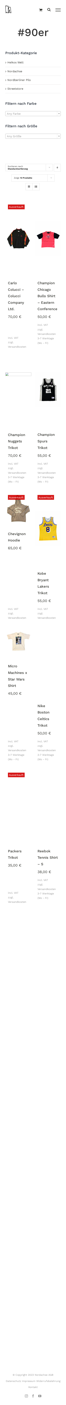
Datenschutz (13, 1381)
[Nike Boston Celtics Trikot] (48, 661)
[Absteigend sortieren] (57, 168)
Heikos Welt (15, 62)
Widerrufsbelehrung (48, 1381)
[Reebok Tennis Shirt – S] (48, 806)
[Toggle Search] (49, 10)
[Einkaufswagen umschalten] (40, 10)
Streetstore (15, 88)
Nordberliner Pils (19, 80)
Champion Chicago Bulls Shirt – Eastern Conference (47, 296)
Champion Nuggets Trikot (16, 441)
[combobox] (33, 113)
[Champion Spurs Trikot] (48, 390)
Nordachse (14, 71)
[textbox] (33, 113)
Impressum (28, 1381)
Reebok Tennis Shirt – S (47, 857)
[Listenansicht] (36, 187)
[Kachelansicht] (29, 183)
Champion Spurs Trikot (46, 441)
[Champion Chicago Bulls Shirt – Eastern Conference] (48, 238)
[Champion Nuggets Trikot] (18, 390)
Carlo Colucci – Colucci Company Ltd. (16, 296)
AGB (50, 1374)
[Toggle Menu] (58, 10)
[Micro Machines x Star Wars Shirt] (18, 641)
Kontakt (33, 1387)
